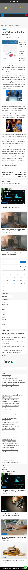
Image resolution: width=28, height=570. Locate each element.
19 (10, 280)
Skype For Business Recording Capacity (10, 462)
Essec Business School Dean (8, 407)
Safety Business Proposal (7, 447)
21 (17, 280)
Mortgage (4, 319)
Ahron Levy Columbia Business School (10, 378)
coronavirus (21, 395)
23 (24, 280)
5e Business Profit (6, 376)
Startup (3, 324)
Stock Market (5, 327)
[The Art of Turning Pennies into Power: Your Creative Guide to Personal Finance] (14, 551)
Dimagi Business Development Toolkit (10, 399)
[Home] (2, 15)
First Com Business (6, 420)
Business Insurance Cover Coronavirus (10, 384)
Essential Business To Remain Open (9, 409)
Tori (3, 37)
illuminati (5, 168)
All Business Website (6, 380)
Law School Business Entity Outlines (9, 432)
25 (7, 283)
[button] (5, 15)
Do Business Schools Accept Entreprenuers (11, 401)
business (4, 382)
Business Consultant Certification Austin (16, 382)
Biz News (4, 29)
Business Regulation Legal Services (9, 395)
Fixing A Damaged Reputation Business (10, 422)
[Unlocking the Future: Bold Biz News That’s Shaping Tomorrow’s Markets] (14, 243)
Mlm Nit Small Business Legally (8, 441)
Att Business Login (17, 380)
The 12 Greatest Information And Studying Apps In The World (20, 173)
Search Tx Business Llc (7, 455)
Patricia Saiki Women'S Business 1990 (10, 445)
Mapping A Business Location (8, 435)
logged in (9, 183)
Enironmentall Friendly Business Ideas (10, 403)
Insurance (4, 317)
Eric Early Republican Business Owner (10, 405)
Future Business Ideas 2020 (8, 428)
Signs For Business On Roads (8, 460)
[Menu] (5, 15)
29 (21, 283)
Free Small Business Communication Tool (10, 426)
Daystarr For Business (6, 397)
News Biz (4, 322)
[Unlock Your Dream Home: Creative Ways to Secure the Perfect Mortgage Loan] (14, 504)
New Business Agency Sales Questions (10, 443)
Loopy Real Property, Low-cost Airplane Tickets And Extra (8, 173)
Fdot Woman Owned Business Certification (11, 416)
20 (14, 280)
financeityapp (5, 469)
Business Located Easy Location (8, 388)
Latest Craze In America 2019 (8, 430)
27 (14, 283)
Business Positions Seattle (7, 393)
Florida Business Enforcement (8, 424)
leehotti (3, 467)
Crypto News (5, 304)
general (3, 312)
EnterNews (16, 568)
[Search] (24, 15)
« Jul (3, 290)
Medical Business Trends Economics (9, 437)
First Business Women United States (10, 418)
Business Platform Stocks (7, 391)
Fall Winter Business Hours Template (10, 414)
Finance (3, 309)
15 (21, 277)
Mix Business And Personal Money (9, 439)
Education (4, 307)
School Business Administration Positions (10, 451)
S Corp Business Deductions (8, 453)
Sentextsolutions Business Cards (9, 458)
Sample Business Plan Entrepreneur (9, 449)
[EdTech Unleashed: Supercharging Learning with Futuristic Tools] (14, 527)
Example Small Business (7, 411)
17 (3, 280)
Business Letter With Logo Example (9, 386)
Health (3, 314)
